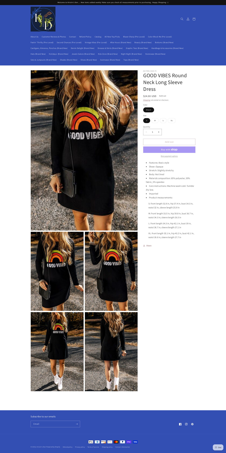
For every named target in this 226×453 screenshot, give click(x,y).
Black (150, 110)
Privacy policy (80, 447)
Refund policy (67, 447)
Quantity (146, 126)
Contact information (122, 447)
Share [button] (148, 245)
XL (173, 121)
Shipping (146, 100)
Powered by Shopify (53, 447)
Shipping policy (107, 447)
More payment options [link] (169, 156)
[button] (182, 19)
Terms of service (93, 447)
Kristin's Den (41, 447)
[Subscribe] (77, 424)
